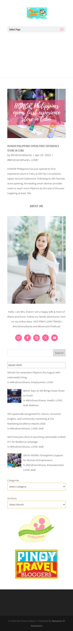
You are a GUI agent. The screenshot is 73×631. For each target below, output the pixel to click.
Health (50, 400)
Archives (12, 498)
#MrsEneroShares (18, 160)
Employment (38, 382)
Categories (13, 480)
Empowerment (55, 465)
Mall (25, 405)
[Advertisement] (36, 53)
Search (59, 353)
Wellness (34, 405)
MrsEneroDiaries (21, 155)
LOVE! (34, 160)
